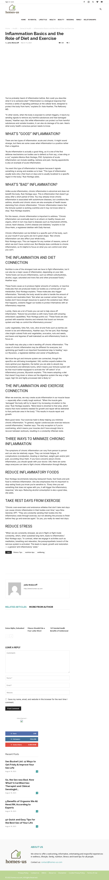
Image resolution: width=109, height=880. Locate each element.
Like (34, 733)
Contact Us (35, 873)
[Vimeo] (97, 2)
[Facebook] (84, 2)
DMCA (44, 873)
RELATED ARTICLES (16, 607)
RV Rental (32, 20)
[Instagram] (89, 2)
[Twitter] (93, 2)
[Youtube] (102, 2)
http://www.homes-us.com (33, 588)
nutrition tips (29, 552)
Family (78, 20)
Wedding (70, 20)
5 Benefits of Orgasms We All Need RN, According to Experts (21, 804)
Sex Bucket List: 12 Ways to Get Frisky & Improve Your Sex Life (20, 764)
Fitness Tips (17, 552)
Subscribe (32, 745)
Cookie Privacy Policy (77, 873)
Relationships (90, 20)
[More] (32, 568)
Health (52, 20)
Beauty (61, 20)
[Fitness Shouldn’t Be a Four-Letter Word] (37, 619)
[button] (100, 9)
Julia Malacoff (13, 43)
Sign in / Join (9, 2)
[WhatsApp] (26, 568)
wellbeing (41, 552)
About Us (52, 873)
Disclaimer (62, 873)
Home (23, 20)
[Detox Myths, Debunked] (15, 619)
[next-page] (11, 636)
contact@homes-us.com (51, 862)
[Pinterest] (20, 568)
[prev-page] (7, 636)
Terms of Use (92, 873)
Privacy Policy (23, 873)
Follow (33, 739)
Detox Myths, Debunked (15, 628)
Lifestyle (43, 20)
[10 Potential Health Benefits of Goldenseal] (60, 619)
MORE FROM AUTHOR (41, 607)
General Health (25, 28)
